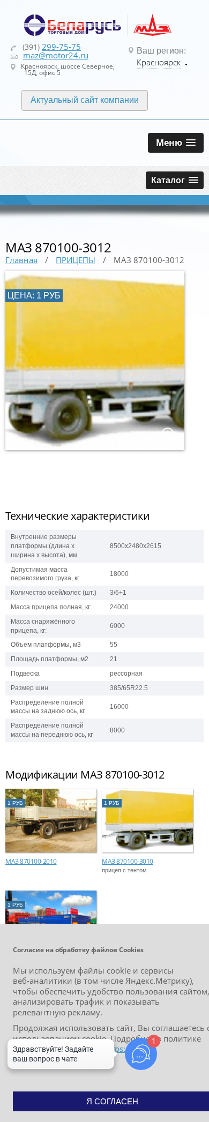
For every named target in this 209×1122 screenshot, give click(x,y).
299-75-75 (61, 46)
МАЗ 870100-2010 (31, 861)
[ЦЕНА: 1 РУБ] (94, 448)
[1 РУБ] (50, 850)
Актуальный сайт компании (85, 99)
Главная (21, 260)
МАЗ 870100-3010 (127, 861)
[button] (176, 143)
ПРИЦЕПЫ (75, 260)
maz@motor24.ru (55, 55)
